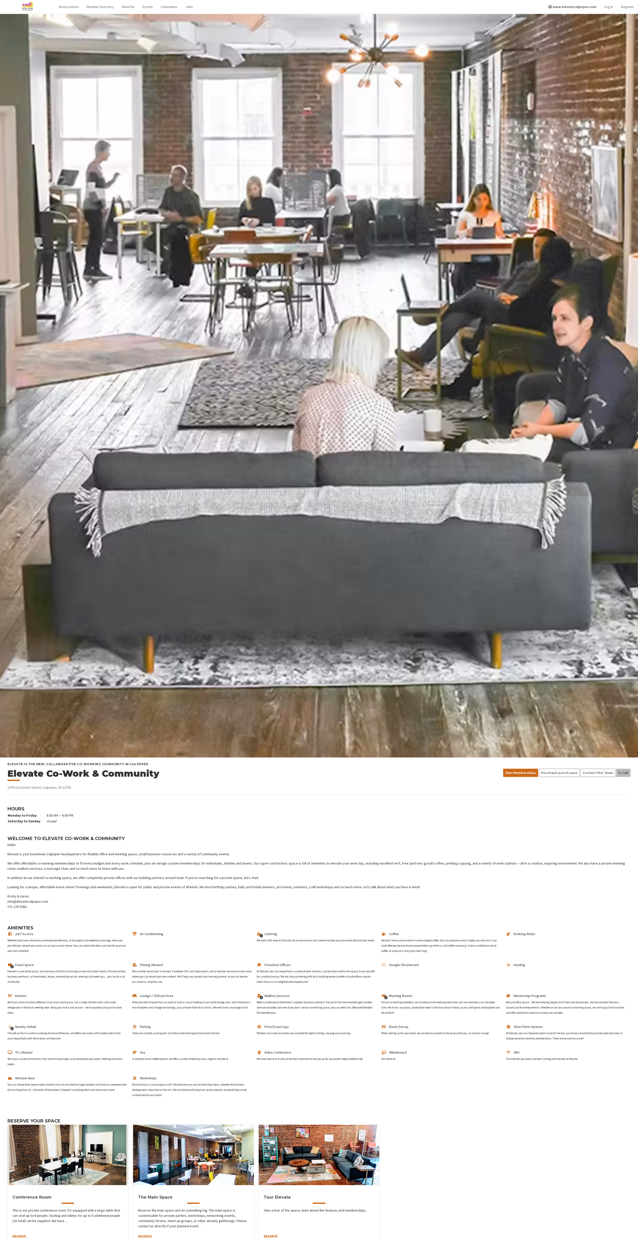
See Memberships (520, 773)
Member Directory (100, 6)
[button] (69, 6)
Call (624, 773)
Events (148, 6)
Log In (608, 6)
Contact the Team (598, 773)
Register (627, 6)
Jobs (189, 6)
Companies (169, 6)
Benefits (128, 6)
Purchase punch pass (559, 773)
